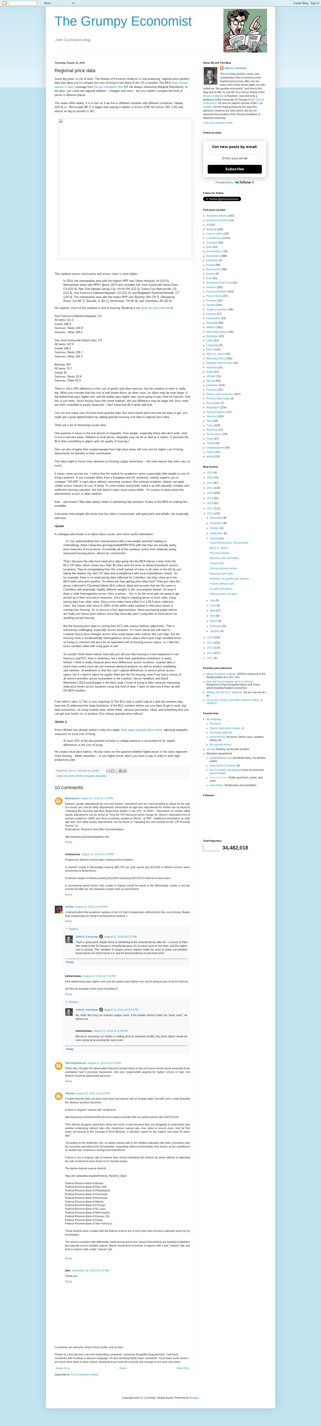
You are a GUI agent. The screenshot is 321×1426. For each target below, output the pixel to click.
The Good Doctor (75, 1063)
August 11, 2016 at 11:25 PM (104, 1063)
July (213, 600)
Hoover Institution (213, 96)
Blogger (194, 1397)
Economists (213, 256)
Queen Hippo (218, 773)
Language (212, 345)
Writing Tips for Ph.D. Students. (224, 692)
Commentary (214, 238)
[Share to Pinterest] (125, 771)
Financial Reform (216, 291)
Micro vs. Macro (219, 548)
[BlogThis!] (112, 771)
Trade (209, 438)
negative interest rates (219, 362)
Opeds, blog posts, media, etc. (227, 728)
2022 (210, 482)
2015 (210, 637)
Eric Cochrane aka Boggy (225, 769)
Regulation (101, 776)
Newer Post (62, 1368)
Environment (213, 269)
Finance (211, 287)
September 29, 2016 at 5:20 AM (90, 1270)
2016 (210, 513)
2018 (210, 503)
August (214, 538)
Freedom (211, 300)
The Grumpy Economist (123, 21)
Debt (209, 247)
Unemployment (215, 447)
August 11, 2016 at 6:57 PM (120, 936)
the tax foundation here (108, 87)
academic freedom (217, 220)
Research (215, 723)
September (217, 533)
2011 (210, 658)
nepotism (211, 367)
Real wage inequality (134, 729)
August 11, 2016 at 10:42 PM (121, 1009)
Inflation (211, 327)
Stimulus (211, 416)
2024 (210, 472)
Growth (210, 304)
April (213, 615)
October (215, 528)
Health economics (217, 309)
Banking (211, 229)
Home (123, 1368)
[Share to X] (116, 771)
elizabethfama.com (221, 757)
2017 (210, 508)
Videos (210, 452)
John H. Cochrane (87, 936)
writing (210, 456)
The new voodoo (220, 553)
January (215, 631)
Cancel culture (215, 233)
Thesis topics (214, 434)
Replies (73, 929)
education (212, 260)
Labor (209, 340)
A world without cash (222, 583)
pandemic (212, 385)
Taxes (209, 425)
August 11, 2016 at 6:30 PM (91, 906)
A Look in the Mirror (221, 588)
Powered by (224, 182)
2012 (210, 653)
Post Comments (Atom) (84, 1374)
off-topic (211, 376)
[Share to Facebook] (121, 771)
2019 (210, 498)
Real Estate (213, 403)
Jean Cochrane (219, 777)
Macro (210, 349)
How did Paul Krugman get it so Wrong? (230, 681)
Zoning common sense (223, 568)
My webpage (214, 719)
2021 (210, 487)
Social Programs (216, 412)
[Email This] (108, 771)
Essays (210, 273)
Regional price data (221, 573)
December (216, 517)
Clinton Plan (217, 563)
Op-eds (210, 380)
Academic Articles (73, 776)
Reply (68, 842)
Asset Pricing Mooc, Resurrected (229, 542)
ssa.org (210, 749)
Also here (155, 729)
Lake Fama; (217, 785)
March (214, 620)
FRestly (70, 1093)
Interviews (212, 336)
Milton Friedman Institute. (221, 674)
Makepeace (72, 798)
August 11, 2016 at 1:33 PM (97, 798)
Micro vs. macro (215, 353)
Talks (209, 420)
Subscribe (234, 169)
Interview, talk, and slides (224, 558)
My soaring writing (220, 744)
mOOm (69, 906)
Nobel (210, 371)
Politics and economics (220, 394)
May (213, 610)
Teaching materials (221, 732)
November (216, 523)
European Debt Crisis (219, 282)
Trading (211, 443)
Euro (209, 278)
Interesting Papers (217, 331)
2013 (210, 647)
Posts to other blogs (218, 398)
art (207, 224)
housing (211, 313)
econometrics (214, 251)
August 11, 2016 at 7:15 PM (99, 976)
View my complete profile (218, 122)
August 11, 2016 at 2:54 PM (97, 854)
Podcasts (211, 389)
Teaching (211, 429)
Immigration (213, 318)
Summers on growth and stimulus (229, 578)
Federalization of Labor (223, 593)
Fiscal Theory (214, 296)
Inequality (89, 776)
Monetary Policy (215, 358)
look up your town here (157, 308)
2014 (210, 642)
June (213, 605)
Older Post (182, 1368)
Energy (210, 264)
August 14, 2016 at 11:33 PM (111, 1031)
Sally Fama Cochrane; (223, 765)
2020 (210, 492)
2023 (210, 477)
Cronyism (212, 242)
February (215, 626)
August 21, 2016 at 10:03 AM (93, 1093)
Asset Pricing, (218, 736)
